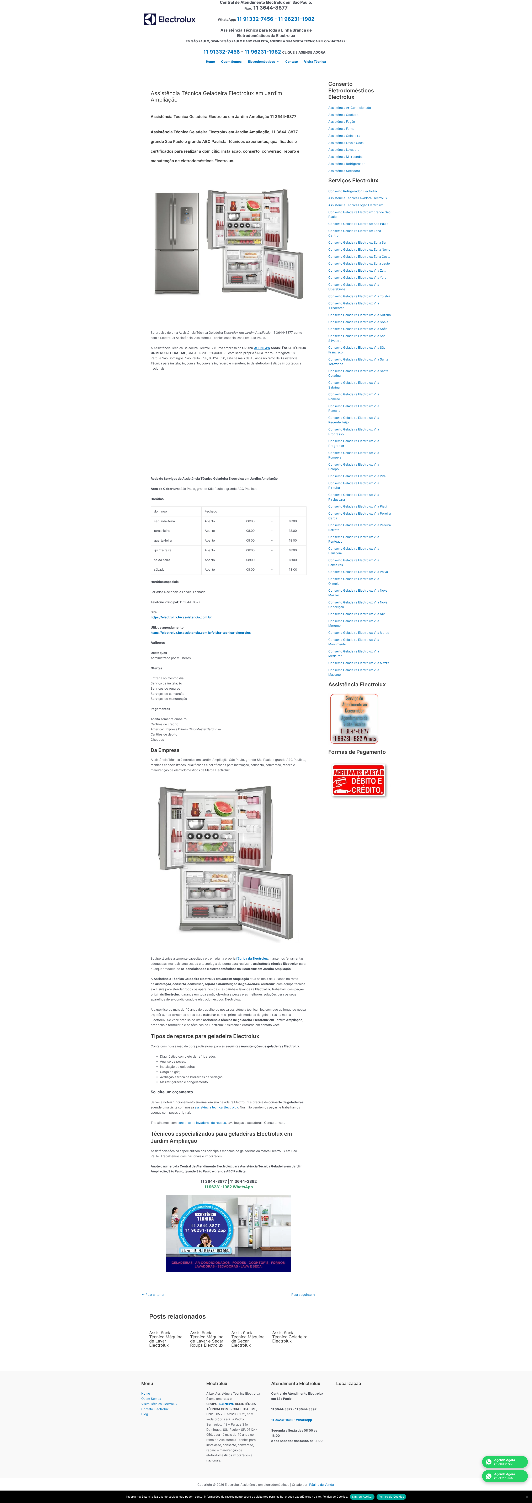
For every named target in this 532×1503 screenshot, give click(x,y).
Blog (144, 1414)
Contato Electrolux (155, 1409)
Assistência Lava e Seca (345, 143)
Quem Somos (151, 1399)
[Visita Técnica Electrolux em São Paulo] (228, 1233)
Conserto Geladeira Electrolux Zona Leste (359, 263)
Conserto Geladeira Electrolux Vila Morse (358, 633)
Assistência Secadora (344, 171)
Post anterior (153, 1294)
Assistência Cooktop (343, 115)
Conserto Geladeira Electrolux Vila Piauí (357, 506)
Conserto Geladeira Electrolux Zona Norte (359, 249)
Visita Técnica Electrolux (159, 1404)
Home (145, 1393)
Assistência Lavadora (343, 150)
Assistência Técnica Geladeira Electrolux (289, 1337)
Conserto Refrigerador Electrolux (352, 191)
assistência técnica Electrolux (216, 1107)
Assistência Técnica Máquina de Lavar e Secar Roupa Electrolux (206, 1339)
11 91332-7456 (255, 19)
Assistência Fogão (341, 122)
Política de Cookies (391, 1496)
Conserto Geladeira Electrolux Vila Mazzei (359, 663)
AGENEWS (262, 348)
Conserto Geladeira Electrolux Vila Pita (356, 476)
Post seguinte (303, 1294)
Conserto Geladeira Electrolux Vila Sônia (358, 322)
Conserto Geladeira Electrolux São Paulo (358, 224)
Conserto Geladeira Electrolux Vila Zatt (356, 270)
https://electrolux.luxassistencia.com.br (181, 617)
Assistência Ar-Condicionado (349, 108)
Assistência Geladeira (344, 136)
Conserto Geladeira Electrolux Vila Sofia (357, 329)
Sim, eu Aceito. (362, 1496)
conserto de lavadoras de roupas (201, 1123)
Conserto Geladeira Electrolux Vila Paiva (358, 572)
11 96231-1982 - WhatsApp (291, 1420)
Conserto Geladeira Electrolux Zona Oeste (359, 257)
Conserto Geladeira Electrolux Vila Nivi (356, 614)
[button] (277, 61)
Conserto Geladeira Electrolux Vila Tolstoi (359, 296)
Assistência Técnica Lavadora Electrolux (357, 198)
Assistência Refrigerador (346, 164)
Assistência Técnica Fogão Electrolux (355, 205)
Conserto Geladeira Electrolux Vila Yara (357, 278)
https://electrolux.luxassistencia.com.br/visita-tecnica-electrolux (201, 633)
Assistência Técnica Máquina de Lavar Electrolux (165, 1339)
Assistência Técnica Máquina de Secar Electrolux (248, 1339)
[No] (527, 1497)
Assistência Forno (341, 129)
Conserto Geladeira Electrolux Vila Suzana (359, 315)
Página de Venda (321, 1485)
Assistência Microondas (345, 157)
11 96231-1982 (296, 19)
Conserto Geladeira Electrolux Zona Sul (357, 242)
